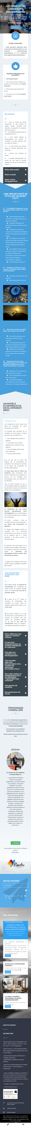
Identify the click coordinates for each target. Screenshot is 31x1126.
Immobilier (17, 921)
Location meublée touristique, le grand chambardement (13, 998)
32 (23, 834)
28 (17, 834)
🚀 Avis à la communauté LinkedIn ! (15, 964)
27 (16, 834)
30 (20, 834)
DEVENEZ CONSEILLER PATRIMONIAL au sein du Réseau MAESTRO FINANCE (15, 927)
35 (27, 834)
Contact (16, 843)
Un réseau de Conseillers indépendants (15, 8)
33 (24, 834)
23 (10, 834)
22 (9, 834)
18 (3, 834)
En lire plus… (15, 852)
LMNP (21, 921)
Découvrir (15, 27)
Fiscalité (12, 921)
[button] (27, 3)
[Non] (29, 1120)
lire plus (8, 955)
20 (6, 834)
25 (13, 834)
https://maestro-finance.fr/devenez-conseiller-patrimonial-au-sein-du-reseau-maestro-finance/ (15, 933)
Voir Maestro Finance (10, 421)
